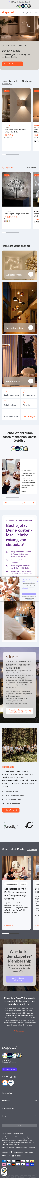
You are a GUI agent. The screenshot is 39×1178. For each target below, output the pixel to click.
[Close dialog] (38, 577)
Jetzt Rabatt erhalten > (29, 594)
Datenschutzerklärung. (29, 599)
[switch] (4, 1174)
